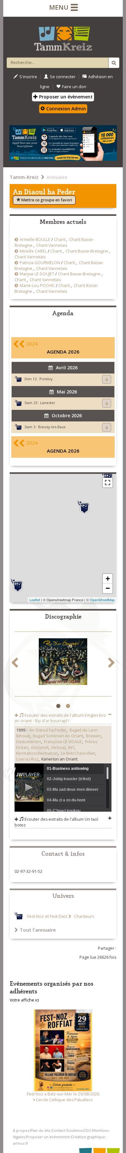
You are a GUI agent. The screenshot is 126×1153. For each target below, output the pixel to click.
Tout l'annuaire (38, 930)
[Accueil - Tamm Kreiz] (63, 36)
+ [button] (108, 579)
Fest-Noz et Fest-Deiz (47, 916)
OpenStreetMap (102, 599)
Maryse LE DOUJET (37, 274)
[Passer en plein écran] (107, 482)
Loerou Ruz (27, 759)
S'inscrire (28, 76)
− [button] (108, 588)
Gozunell (39, 747)
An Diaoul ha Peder (48, 730)
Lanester (47, 402)
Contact (58, 1130)
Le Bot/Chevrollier (78, 753)
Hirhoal (58, 747)
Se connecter (63, 76)
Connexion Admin (65, 109)
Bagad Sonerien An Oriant (58, 736)
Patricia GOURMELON (40, 262)
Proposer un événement (48, 1136)
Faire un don (74, 86)
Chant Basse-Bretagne (87, 251)
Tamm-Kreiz (24, 177)
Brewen (93, 736)
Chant (59, 239)
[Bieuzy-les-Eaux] (84, 507)
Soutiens (74, 1130)
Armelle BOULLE (35, 239)
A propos (21, 1130)
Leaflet (34, 599)
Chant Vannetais (51, 245)
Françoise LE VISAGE (63, 741)
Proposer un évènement (65, 97)
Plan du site (40, 1130)
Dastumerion (28, 741)
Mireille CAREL (33, 251)
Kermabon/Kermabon (37, 753)
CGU (87, 1130)
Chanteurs (83, 916)
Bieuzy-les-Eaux (52, 426)
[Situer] (106, 379)
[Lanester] (18, 585)
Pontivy (46, 378)
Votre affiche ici (24, 1000)
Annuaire (57, 177)
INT (71, 747)
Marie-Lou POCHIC (37, 285)
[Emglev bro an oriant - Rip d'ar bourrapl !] (63, 662)
